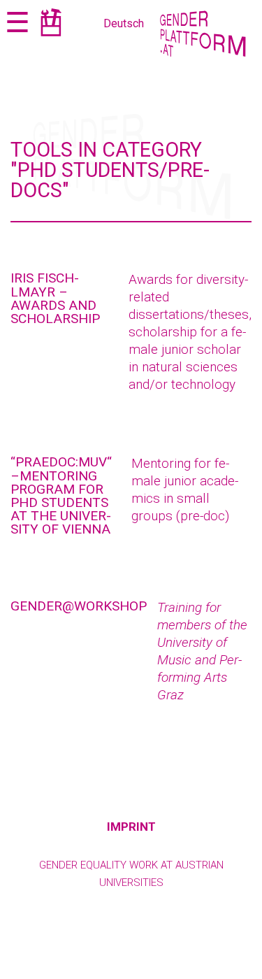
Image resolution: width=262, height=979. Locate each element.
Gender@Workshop (78, 606)
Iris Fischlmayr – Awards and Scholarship (55, 298)
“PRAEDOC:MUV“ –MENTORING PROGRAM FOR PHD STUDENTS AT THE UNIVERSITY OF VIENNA (61, 495)
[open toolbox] (50, 25)
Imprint (131, 827)
